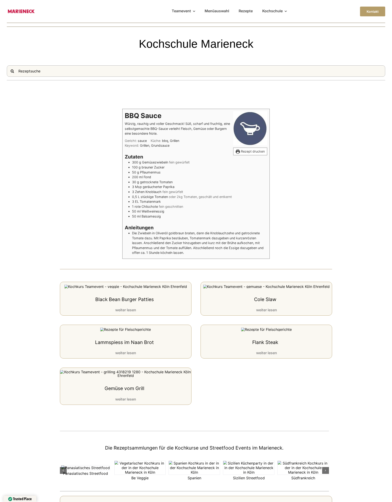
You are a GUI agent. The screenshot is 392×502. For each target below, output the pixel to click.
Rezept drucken (252, 151)
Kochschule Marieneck (196, 43)
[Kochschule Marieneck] (21, 11)
